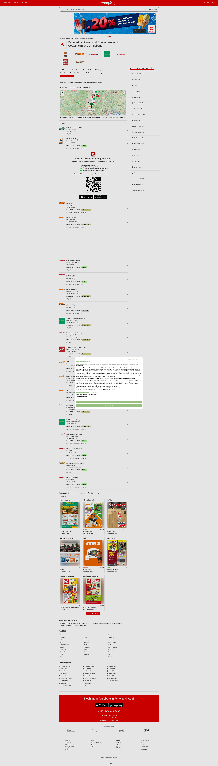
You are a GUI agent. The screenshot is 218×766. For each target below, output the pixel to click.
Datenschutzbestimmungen (134, 359)
